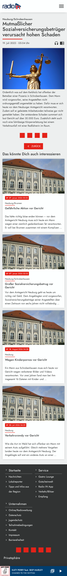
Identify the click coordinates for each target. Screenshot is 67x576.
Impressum (14, 535)
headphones (56, 43)
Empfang (43, 496)
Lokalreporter (15, 481)
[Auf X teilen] (29, 135)
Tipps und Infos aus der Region (19, 489)
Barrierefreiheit (16, 540)
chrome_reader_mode (62, 43)
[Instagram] (33, 549)
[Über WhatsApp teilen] (37, 135)
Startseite (15, 470)
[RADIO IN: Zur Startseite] (29, 6)
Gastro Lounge (46, 476)
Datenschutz (15, 515)
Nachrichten (15, 476)
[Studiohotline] (48, 549)
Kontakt (12, 530)
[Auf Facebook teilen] (22, 135)
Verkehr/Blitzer (46, 491)
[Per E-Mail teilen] (44, 135)
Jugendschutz (15, 520)
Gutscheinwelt (45, 481)
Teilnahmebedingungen (20, 525)
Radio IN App (45, 486)
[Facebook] (26, 549)
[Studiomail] (18, 549)
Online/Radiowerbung (20, 510)
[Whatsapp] (40, 549)
